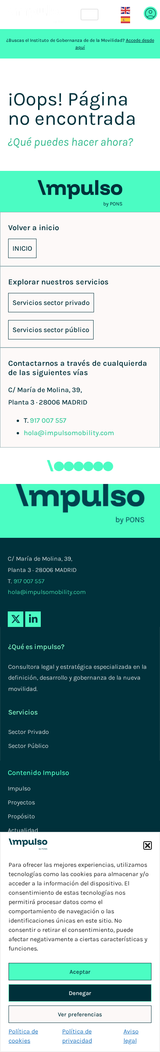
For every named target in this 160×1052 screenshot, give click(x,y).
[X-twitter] (15, 619)
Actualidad (23, 830)
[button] (147, 845)
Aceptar (80, 971)
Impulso (19, 788)
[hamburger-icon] (89, 14)
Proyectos (21, 802)
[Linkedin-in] (33, 619)
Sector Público (28, 745)
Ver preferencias (80, 1014)
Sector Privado (28, 731)
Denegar (80, 993)
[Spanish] (126, 19)
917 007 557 (48, 420)
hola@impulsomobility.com (69, 433)
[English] (126, 10)
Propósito (21, 816)
